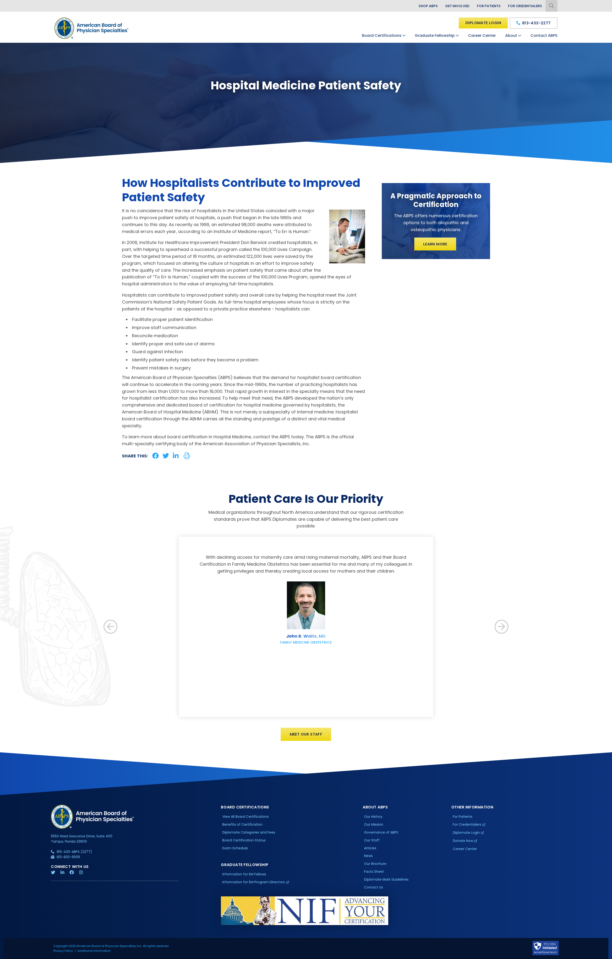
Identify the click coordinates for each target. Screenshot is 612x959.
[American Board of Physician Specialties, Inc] (92, 28)
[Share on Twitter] (166, 455)
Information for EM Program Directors (253, 882)
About (511, 35)
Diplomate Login (483, 23)
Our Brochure (375, 863)
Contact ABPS (543, 35)
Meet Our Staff (306, 734)
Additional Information (94, 951)
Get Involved (457, 6)
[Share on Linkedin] (176, 455)
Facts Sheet (374, 871)
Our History (373, 816)
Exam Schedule (235, 848)
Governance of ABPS (381, 832)
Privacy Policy (63, 951)
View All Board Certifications (245, 816)
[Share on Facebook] (155, 455)
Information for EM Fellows (244, 874)
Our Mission (373, 824)
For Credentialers (525, 6)
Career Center (482, 35)
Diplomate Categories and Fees (248, 832)
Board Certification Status (244, 840)
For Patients (489, 6)
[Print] (187, 455)
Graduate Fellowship (435, 35)
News (368, 855)
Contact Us (373, 887)
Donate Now (463, 840)
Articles (370, 848)
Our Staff (372, 840)
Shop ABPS (428, 6)
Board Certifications (381, 35)
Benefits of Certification (242, 824)
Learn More (435, 244)
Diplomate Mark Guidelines (386, 879)
